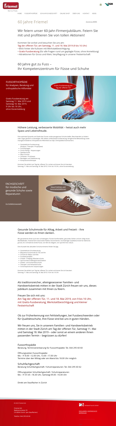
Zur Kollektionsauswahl (13, 204)
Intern (81, 424)
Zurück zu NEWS (91, 22)
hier (57, 247)
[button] (101, 4)
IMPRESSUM (83, 413)
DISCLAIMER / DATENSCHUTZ (88, 411)
